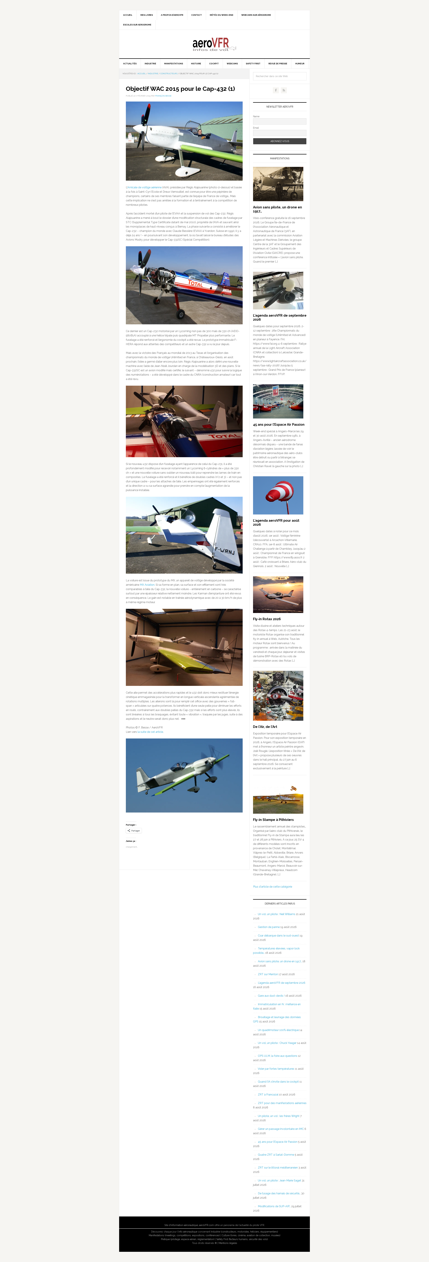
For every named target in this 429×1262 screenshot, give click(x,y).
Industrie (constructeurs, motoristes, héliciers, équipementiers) (244, 1231)
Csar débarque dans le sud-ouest (278, 935)
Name (256, 116)
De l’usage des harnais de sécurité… (279, 1193)
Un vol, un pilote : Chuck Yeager (277, 1043)
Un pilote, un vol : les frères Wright (278, 1116)
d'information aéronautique (183, 1225)
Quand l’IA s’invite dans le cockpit (278, 1081)
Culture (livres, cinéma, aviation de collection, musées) (251, 1235)
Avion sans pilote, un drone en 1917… (280, 961)
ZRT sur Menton (268, 974)
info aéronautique (187, 1231)
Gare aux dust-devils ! (271, 995)
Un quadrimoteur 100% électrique (278, 1030)
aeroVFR (214, 44)
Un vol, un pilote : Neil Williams (276, 914)
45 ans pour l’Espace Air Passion (278, 425)
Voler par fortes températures (276, 1068)
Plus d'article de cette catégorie (272, 886)
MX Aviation (147, 584)
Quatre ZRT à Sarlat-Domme (276, 1154)
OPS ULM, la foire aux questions (277, 1055)
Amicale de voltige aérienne (144, 187)
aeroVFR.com (206, 1225)
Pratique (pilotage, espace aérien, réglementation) (187, 1239)
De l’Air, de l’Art (265, 727)
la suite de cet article (150, 731)
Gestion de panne (269, 927)
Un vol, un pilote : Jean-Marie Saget (279, 1180)
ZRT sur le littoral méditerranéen (278, 1167)
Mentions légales (228, 1243)
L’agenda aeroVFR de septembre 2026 (281, 982)
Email (256, 127)
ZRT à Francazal (268, 1094)
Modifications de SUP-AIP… (274, 1206)
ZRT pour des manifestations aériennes (282, 1103)
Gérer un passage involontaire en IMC (281, 1128)
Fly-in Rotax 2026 (267, 619)
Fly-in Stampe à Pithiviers (273, 820)
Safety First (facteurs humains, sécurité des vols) (242, 1239)
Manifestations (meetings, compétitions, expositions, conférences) (184, 1235)
